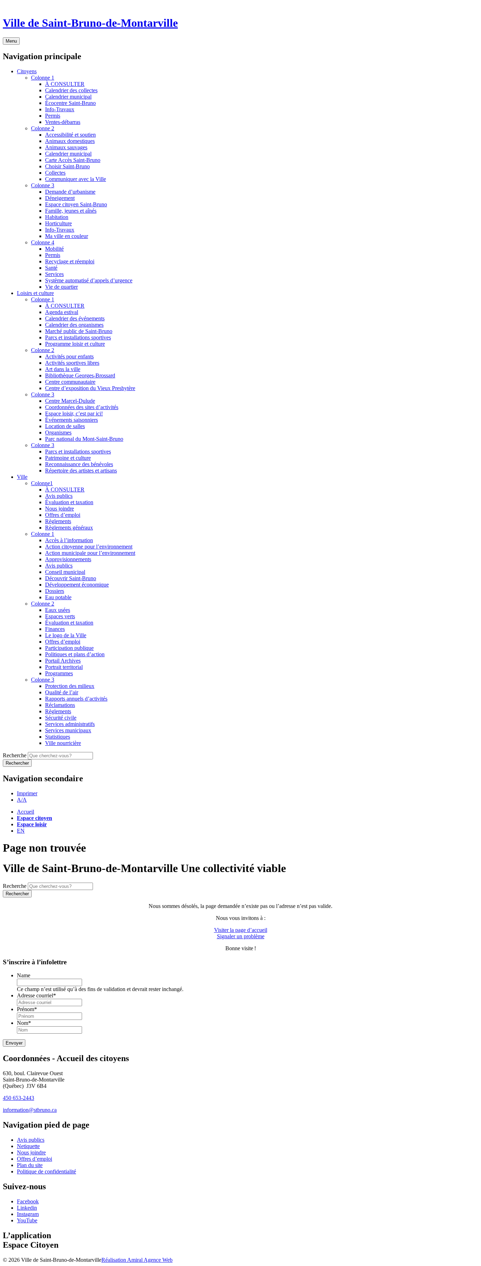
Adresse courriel (36, 995)
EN (21, 831)
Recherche (14, 755)
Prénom (27, 1009)
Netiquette (28, 1146)
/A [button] (22, 800)
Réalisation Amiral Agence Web (137, 1260)
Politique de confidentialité (46, 1171)
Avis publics (30, 1140)
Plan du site (30, 1165)
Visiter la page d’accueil (240, 930)
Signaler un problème (240, 936)
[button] (27, 793)
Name (23, 975)
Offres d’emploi (34, 1159)
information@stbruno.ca (30, 1110)
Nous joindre (31, 1152)
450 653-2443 (18, 1098)
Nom (24, 1023)
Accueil (25, 812)
